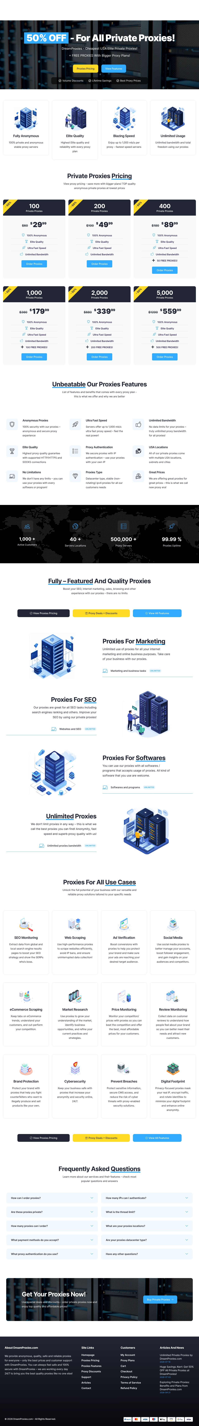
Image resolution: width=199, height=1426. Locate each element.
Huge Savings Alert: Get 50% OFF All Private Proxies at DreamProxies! (177, 1370)
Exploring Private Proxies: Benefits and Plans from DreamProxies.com (175, 1386)
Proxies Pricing (85, 68)
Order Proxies (34, 263)
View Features (113, 68)
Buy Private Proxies (158, 1299)
